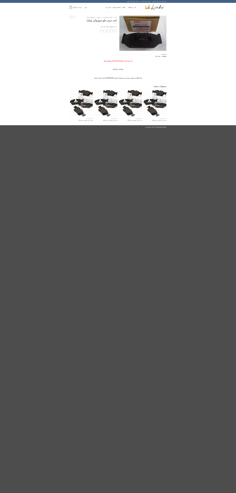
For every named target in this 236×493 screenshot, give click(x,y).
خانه (135, 7)
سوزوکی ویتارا (91, 17)
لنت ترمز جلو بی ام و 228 (159, 120)
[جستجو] (138, 7)
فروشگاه (130, 7)
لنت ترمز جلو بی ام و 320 (135, 120)
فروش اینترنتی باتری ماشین (159, 1)
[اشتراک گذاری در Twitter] (111, 30)
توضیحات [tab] (164, 56)
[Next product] (74, 17)
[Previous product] (71, 17)
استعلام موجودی (116, 7)
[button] (86, 7)
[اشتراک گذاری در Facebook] (114, 30)
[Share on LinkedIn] (101, 30)
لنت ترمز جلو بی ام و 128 (85, 120)
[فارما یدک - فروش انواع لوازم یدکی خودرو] (153, 7)
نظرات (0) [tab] (157, 56)
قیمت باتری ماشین (145, 1)
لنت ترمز (103, 26)
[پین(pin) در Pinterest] (104, 30)
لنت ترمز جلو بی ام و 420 (110, 120)
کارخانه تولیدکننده (107, 17)
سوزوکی (98, 17)
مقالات (123, 7)
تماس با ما (108, 7)
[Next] (70, 107)
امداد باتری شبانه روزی (132, 1)
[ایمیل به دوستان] (108, 30)
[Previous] (166, 107)
